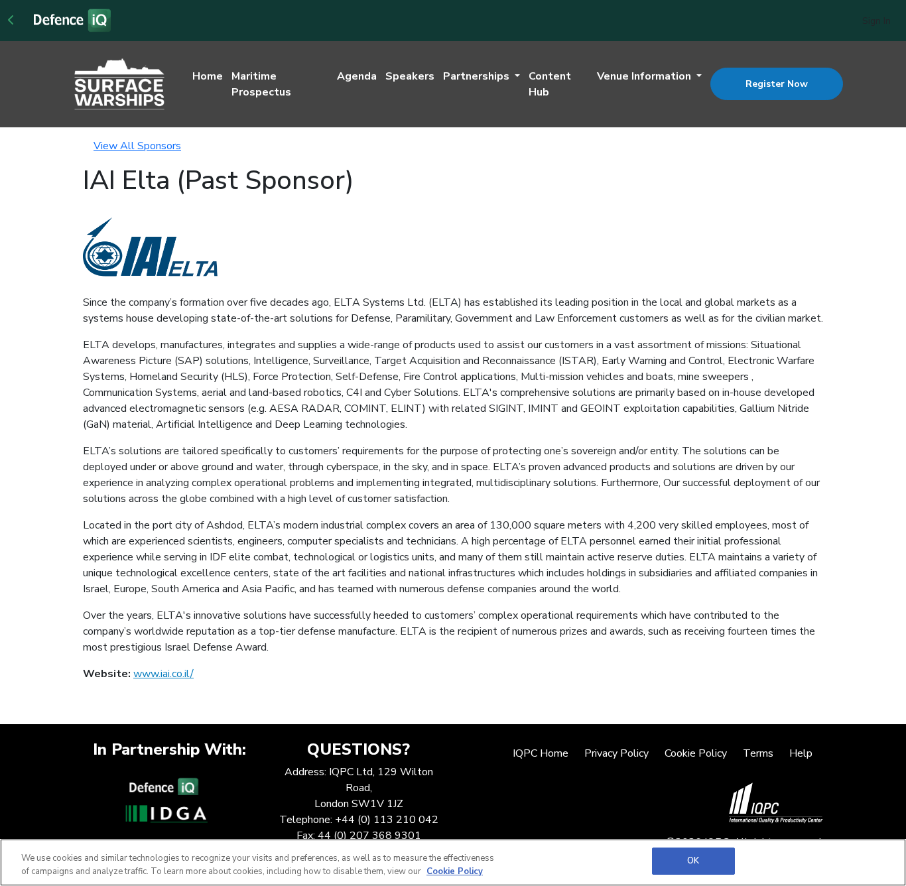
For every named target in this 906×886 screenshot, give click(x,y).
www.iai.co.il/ (163, 673)
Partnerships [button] (477, 76)
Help (800, 753)
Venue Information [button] (645, 76)
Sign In (876, 21)
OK (693, 861)
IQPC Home (540, 753)
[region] (453, 862)
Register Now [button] (776, 84)
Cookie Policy (696, 753)
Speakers (409, 76)
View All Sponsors (137, 146)
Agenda (357, 76)
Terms (758, 753)
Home (207, 76)
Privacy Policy (616, 753)
